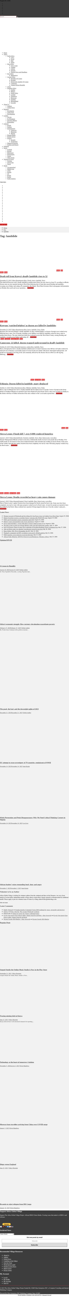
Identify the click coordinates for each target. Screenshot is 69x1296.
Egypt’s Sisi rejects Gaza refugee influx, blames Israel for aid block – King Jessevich (27, 915)
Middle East (10, 169)
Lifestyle (6, 10)
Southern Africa (8, 13)
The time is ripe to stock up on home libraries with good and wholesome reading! (27, 525)
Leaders (6, 8)
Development (11, 114)
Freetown (25, 438)
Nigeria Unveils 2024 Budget (40, 919)
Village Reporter (16, 280)
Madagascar (14, 75)
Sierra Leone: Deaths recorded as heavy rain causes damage (27, 497)
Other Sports (10, 157)
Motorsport (10, 153)
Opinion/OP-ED (6, 540)
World (5, 4)
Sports (5, 148)
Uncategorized (11, 167)
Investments (10, 111)
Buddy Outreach (8, 910)
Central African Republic (18, 85)
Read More (30, 288)
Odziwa (6, 912)
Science (9, 138)
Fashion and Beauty (13, 145)
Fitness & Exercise (12, 143)
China (9, 170)
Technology (14, 141)
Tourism (9, 161)
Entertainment (11, 128)
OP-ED (9, 117)
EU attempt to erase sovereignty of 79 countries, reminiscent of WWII (25, 763)
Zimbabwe (14, 96)
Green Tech (10, 112)
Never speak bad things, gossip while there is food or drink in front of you (24, 523)
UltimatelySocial (46, 1295)
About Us (6, 104)
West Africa (10, 64)
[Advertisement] (34, 38)
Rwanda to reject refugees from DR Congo (15, 1204)
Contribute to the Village (11, 1261)
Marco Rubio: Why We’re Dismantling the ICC (17, 531)
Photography (10, 154)
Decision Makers (12, 120)
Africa (5, 54)
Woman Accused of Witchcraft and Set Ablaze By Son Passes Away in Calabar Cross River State (31, 516)
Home (5, 53)
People (9, 125)
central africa (30, 347)
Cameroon (14, 83)
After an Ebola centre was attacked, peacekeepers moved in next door (23, 529)
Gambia (13, 67)
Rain (40, 438)
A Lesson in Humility (8, 566)
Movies (13, 133)
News (43, 280)
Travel (9, 164)
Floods (29, 280)
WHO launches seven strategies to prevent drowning (18, 535)
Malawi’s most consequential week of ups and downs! (19, 522)
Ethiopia (28, 388)
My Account (7, 1281)
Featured (6, 493)
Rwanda (13, 80)
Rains (43, 329)
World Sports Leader (9, 1265)
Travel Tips (10, 162)
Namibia (13, 99)
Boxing (9, 151)
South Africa (14, 93)
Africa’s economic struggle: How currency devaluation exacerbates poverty (27, 624)
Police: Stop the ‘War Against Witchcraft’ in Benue (24, 912)
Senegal (13, 70)
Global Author (23, 570)
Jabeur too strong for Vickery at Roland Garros (26, 913)
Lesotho (13, 95)
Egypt (12, 59)
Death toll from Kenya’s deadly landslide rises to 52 (23, 276)
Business (6, 109)
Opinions (6, 146)
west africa (53, 438)
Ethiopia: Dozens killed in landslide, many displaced (24, 384)
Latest (9, 86)
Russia (9, 175)
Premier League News (10, 1266)
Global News (11, 107)
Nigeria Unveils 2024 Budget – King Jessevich (17, 919)
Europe (9, 172)
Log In (5, 1277)
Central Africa (8, 5)
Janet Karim (26, 766)
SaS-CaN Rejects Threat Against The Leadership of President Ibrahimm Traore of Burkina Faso (31, 527)
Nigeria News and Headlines (19, 72)
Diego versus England (8, 1164)
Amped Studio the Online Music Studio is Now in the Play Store (23, 970)
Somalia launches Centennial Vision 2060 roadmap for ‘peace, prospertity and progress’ (40, 910)
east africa (24, 280)
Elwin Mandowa (24, 1066)
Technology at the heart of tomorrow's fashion (17, 1062)
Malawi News (8, 1268)
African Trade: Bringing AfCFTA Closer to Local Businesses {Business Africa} (26, 537)
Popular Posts (5, 923)
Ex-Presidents (11, 119)
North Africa (7, 12)
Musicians (14, 132)
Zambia (13, 90)
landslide (38, 280)
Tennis (9, 156)
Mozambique (14, 101)
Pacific (9, 177)
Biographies (10, 122)
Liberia (13, 69)
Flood (26, 501)
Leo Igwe (25, 823)
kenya (33, 280)
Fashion (9, 127)
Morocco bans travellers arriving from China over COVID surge (23, 1124)
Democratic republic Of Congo (19, 82)
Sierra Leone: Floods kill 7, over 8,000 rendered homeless (26, 434)
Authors (9, 106)
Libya (12, 57)
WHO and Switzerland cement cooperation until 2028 (19, 520)
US (8, 174)
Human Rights (11, 135)
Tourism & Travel (9, 159)
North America (11, 178)
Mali (12, 61)
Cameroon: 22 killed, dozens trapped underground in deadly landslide (32, 343)
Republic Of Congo (16, 78)
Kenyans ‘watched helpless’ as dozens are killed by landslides (28, 325)
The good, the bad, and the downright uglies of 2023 (19, 709)
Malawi (13, 91)
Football (9, 149)
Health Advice (11, 136)
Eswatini (13, 103)
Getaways (13, 130)
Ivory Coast (14, 65)
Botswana (13, 98)
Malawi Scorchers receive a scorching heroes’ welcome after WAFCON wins (25, 518)
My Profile (7, 1279)
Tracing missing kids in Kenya (11, 1016)
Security (13, 140)
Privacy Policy (8, 1270)
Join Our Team (8, 1263)
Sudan (12, 62)
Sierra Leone (46, 438)
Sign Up (6, 1283)
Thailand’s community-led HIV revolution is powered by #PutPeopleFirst (24, 533)
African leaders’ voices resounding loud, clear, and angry (21, 884)
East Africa (7, 7)
